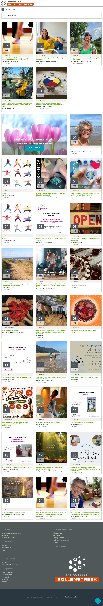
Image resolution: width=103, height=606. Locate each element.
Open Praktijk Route (8, 538)
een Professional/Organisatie (11, 533)
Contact (55, 542)
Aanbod (8, 9)
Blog (3, 550)
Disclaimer (5, 579)
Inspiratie (5, 545)
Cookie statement (7, 575)
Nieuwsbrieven (6, 548)
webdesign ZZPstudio (70, 597)
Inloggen (4, 562)
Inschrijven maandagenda (61, 540)
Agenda (15, 9)
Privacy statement (7, 572)
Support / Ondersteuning (10, 565)
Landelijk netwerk (58, 538)
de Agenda (5, 535)
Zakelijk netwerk (58, 533)
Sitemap (4, 582)
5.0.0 (57, 597)
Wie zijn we (56, 535)
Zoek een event (12, 15)
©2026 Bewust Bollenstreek (34, 597)
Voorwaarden (6, 577)
